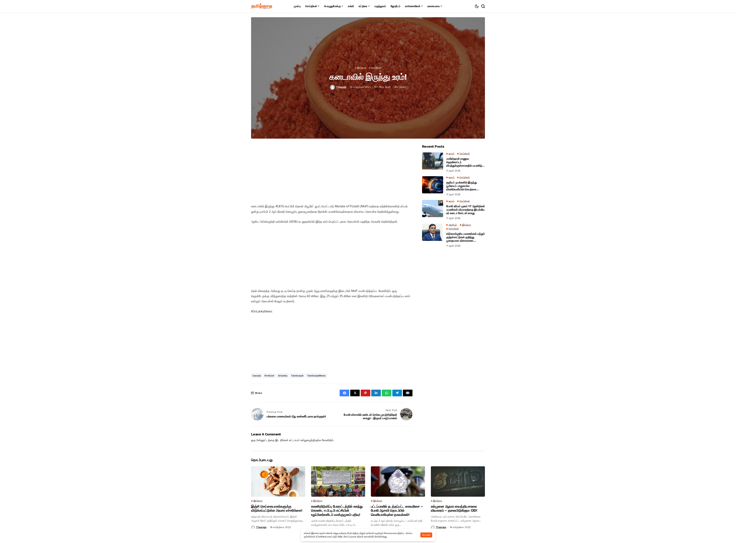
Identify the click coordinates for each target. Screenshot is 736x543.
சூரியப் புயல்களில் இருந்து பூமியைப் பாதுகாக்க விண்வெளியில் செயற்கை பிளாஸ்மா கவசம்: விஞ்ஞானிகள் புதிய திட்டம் (465, 186)
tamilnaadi (297, 375)
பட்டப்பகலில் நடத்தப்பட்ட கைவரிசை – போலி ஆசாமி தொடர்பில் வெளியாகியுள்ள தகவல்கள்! (397, 510)
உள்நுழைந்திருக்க (311, 440)
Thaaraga (341, 87)
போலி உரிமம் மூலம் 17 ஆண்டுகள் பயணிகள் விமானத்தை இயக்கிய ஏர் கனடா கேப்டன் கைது (465, 210)
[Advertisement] (332, 171)
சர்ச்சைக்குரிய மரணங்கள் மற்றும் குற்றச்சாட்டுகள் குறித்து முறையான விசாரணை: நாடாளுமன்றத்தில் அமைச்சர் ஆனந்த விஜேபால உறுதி (465, 237)
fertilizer (269, 375)
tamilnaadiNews (316, 375)
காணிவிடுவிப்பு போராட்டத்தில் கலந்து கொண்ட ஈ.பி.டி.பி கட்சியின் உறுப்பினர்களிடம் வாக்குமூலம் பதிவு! (337, 510)
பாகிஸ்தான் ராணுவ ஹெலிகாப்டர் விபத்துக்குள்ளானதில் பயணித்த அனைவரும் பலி (465, 162)
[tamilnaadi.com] (261, 6)
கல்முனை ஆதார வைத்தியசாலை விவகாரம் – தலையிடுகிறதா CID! (454, 508)
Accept (426, 535)
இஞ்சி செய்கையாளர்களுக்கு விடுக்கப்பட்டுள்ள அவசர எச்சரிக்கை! (276, 508)
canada (256, 375)
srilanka (282, 375)
